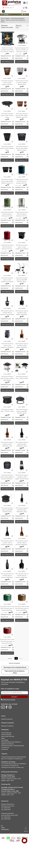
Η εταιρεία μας (5, 747)
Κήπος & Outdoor (5, 18)
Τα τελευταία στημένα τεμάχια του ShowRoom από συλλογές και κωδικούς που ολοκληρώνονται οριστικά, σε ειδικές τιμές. (13, 764)
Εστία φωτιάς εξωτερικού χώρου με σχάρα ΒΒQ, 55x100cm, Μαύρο (22, 279)
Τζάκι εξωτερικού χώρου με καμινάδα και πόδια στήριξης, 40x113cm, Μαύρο (21, 476)
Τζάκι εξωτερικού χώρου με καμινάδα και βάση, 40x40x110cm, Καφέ (7, 444)
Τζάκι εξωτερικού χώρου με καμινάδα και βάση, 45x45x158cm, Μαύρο (21, 509)
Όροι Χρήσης (4, 740)
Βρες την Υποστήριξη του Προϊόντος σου (12, 758)
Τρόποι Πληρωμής (6, 732)
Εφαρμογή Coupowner (7, 726)
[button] (26, 8)
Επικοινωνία (4, 749)
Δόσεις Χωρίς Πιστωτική (7, 736)
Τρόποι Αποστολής (6, 734)
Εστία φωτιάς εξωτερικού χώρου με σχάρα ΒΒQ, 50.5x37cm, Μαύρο (22, 411)
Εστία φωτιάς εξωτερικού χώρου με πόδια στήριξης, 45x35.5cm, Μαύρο (22, 148)
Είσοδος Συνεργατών (7, 719)
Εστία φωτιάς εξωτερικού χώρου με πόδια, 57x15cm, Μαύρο (7, 115)
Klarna (3, 738)
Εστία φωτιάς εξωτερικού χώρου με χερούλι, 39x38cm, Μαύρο (7, 148)
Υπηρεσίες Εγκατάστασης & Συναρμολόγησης (13, 757)
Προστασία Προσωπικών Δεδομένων (11, 742)
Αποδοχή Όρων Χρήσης (8, 699)
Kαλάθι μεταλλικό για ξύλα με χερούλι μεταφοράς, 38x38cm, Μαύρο (21, 82)
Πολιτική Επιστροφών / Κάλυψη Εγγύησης (12, 745)
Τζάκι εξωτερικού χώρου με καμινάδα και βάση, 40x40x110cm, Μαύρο (21, 444)
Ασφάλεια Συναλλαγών (7, 743)
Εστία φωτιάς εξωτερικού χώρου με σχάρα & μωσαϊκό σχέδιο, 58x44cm (7, 378)
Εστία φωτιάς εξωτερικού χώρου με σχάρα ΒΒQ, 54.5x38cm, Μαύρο (7, 509)
